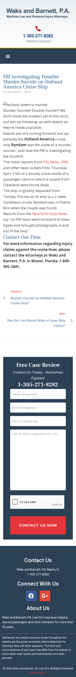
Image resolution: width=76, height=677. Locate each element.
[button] (7, 56)
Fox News (51, 161)
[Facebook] (31, 596)
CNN (64, 161)
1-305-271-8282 (38, 35)
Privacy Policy (38, 672)
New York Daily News (49, 213)
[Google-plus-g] (45, 596)
